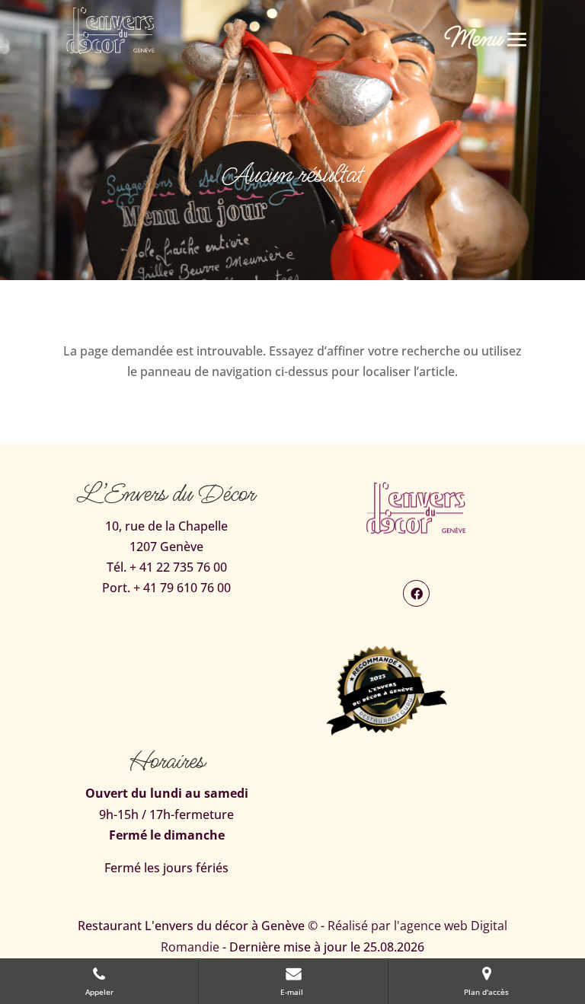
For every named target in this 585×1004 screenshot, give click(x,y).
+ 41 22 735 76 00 (178, 567)
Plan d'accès (486, 991)
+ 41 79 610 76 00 (182, 587)
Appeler (99, 991)
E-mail (292, 991)
